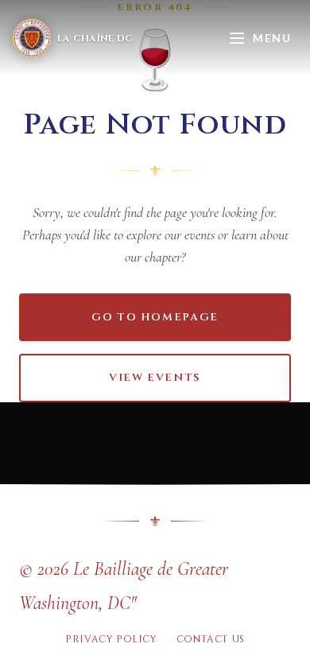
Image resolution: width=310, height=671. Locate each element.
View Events (155, 377)
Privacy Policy (111, 639)
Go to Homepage (155, 317)
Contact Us (210, 639)
